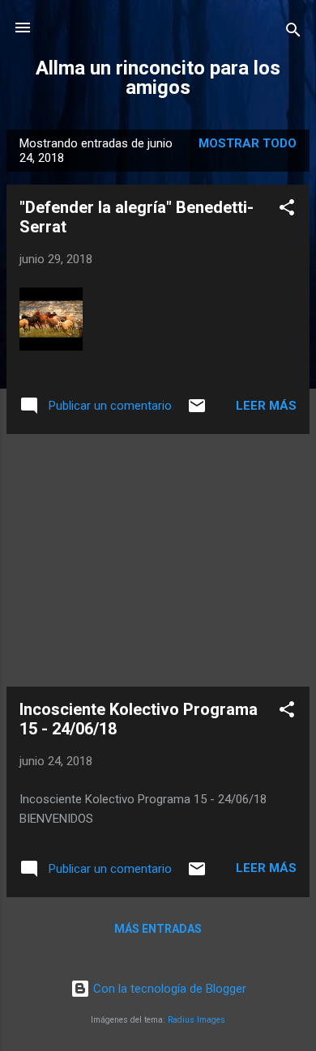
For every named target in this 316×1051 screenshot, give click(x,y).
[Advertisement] (158, 560)
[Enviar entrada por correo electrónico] (197, 411)
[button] (287, 210)
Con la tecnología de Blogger (168, 988)
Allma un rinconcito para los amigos (158, 78)
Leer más (266, 405)
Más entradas (158, 928)
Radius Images (196, 1020)
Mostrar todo (248, 143)
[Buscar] (293, 32)
